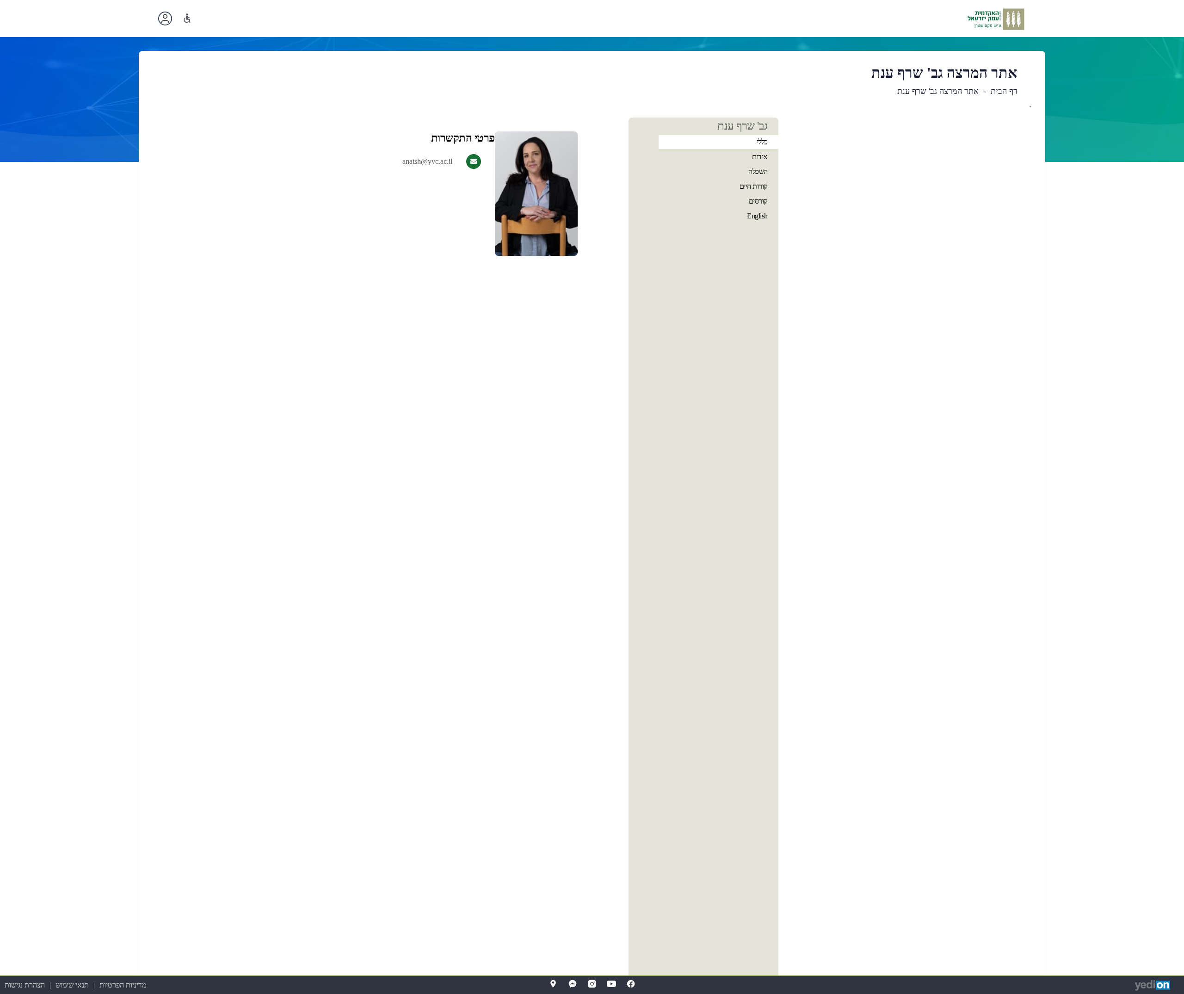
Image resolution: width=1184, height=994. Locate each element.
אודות (760, 157)
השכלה (758, 171)
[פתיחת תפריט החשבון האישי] (165, 18)
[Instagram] (592, 983)
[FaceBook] (630, 983)
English (757, 216)
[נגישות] (187, 18)
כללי (762, 142)
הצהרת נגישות (25, 985)
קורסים (758, 201)
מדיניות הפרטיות (122, 985)
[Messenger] (572, 983)
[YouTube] (611, 983)
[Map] (553, 983)
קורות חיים (754, 186)
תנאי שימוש (72, 985)
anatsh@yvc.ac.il (427, 161)
